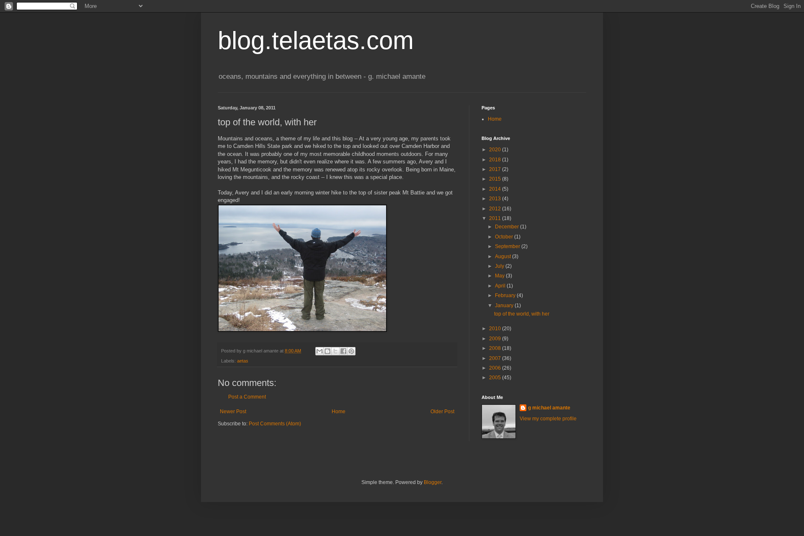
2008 (495, 348)
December (507, 227)
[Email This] (319, 351)
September (508, 246)
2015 (495, 179)
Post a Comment (247, 397)
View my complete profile (548, 419)
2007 (495, 358)
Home (338, 411)
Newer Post (233, 411)
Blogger (432, 482)
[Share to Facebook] (343, 351)
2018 (495, 160)
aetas (242, 360)
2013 (495, 199)
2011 (495, 218)
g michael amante (549, 408)
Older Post (442, 411)
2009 (495, 339)
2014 (495, 189)
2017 (495, 169)
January (505, 305)
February (506, 295)
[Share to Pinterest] (351, 351)
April (501, 286)
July (500, 266)
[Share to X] (335, 351)
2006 (495, 368)
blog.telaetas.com (316, 40)
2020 (495, 150)
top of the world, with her (521, 314)
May (500, 276)
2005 (495, 378)
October (504, 237)
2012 (495, 209)
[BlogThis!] (327, 351)
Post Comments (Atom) (275, 424)
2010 (495, 328)
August (503, 256)
